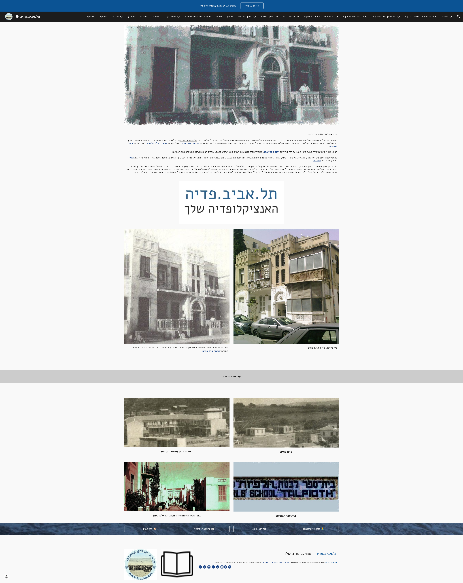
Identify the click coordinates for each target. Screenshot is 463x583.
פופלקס (317, 160)
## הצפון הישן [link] (245, 16)
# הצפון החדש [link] (268, 16)
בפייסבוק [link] (171, 16)
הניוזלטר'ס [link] (157, 16)
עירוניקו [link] (131, 16)
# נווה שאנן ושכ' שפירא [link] (384, 16)
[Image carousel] (231, 202)
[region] (231, 6)
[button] (458, 16)
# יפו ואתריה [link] (289, 16)
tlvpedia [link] (103, 16)
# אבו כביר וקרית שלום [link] (196, 16)
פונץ (131, 157)
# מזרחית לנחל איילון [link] (353, 16)
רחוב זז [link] (143, 16)
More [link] (445, 16)
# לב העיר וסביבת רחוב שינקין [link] (319, 16)
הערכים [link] (115, 16)
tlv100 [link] (90, 16)
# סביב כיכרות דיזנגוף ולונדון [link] (419, 16)
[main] (231, 153)
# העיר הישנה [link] (223, 16)
